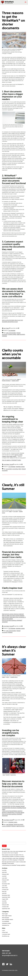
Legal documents (21, 334)
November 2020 (6, 895)
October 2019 (5, 906)
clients (19, 469)
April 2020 (4, 903)
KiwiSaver (10, 632)
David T (7, 677)
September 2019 (6, 908)
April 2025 (4, 872)
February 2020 (5, 904)
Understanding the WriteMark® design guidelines (13, 865)
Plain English (5, 913)
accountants (9, 469)
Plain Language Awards (7, 919)
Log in (3, 930)
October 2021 (5, 889)
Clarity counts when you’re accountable (12, 354)
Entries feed (5, 932)
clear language (9, 824)
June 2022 (4, 885)
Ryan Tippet (6, 328)
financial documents (18, 824)
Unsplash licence (15, 380)
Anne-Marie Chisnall (8, 464)
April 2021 (4, 893)
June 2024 (4, 878)
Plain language (5, 917)
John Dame (15, 511)
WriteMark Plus (5, 925)
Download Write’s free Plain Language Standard (13, 806)
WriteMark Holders (20, 466)
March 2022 (5, 887)
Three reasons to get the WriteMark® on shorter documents (13, 20)
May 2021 (4, 891)
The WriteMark (11, 330)
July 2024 (4, 876)
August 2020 (5, 899)
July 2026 (4, 870)
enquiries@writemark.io (9, 955)
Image (18, 379)
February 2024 (5, 880)
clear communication (11, 332)
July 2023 (4, 882)
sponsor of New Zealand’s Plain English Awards (12, 455)
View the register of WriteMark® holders (11, 460)
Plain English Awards (7, 915)
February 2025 (5, 874)
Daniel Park (8, 774)
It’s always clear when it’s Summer (14, 650)
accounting (15, 469)
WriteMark (4, 336)
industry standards (6, 826)
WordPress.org (5, 936)
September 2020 (6, 897)
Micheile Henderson (6, 380)
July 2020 (4, 901)
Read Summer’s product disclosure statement (13, 614)
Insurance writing (12, 334)
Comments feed (6, 934)
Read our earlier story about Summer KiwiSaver (13, 615)
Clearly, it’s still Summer (13, 487)
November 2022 (6, 883)
